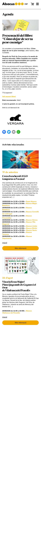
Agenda (7, 14)
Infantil (4, 243)
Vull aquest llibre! (9, 96)
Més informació (20, 248)
